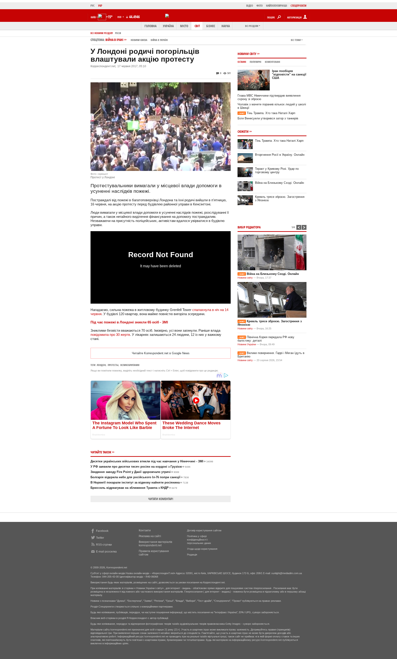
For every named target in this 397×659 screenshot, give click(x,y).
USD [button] (119, 17)
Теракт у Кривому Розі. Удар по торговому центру (277, 170)
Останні (242, 61)
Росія (118, 33)
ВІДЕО (249, 6)
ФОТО (259, 6)
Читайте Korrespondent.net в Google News (161, 353)
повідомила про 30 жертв (110, 335)
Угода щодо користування (202, 548)
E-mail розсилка (106, 551)
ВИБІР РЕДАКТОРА (249, 227)
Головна (150, 26)
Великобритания (129, 365)
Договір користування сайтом (204, 530)
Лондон (101, 365)
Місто (184, 26)
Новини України (247, 344)
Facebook (102, 530)
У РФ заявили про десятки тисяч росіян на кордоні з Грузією (140, 466)
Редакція (192, 554)
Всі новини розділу (102, 33)
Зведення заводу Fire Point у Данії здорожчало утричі (135, 472)
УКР (100, 6)
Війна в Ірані (136, 39)
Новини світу (247, 54)
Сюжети (243, 131)
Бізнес (210, 26)
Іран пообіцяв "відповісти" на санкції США (289, 74)
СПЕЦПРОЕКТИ (298, 6)
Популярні (255, 61)
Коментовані (272, 61)
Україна (168, 26)
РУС (93, 6)
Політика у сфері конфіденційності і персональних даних (199, 539)
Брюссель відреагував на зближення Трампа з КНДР (134, 487)
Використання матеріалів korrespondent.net (155, 543)
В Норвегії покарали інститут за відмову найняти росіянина (139, 482)
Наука (225, 26)
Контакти (145, 530)
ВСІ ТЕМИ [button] (296, 40)
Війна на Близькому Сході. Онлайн (279, 182)
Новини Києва (139, 40)
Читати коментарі (160, 499)
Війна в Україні (159, 40)
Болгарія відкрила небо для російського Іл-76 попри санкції (140, 477)
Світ (197, 26)
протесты (113, 365)
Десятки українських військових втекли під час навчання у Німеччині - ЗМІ (152, 461)
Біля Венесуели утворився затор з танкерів (268, 118)
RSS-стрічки (104, 544)
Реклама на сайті (150, 536)
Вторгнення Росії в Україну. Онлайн (279, 154)
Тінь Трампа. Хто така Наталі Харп (266, 113)
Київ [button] (93, 17)
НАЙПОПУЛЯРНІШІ (276, 6)
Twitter (100, 537)
